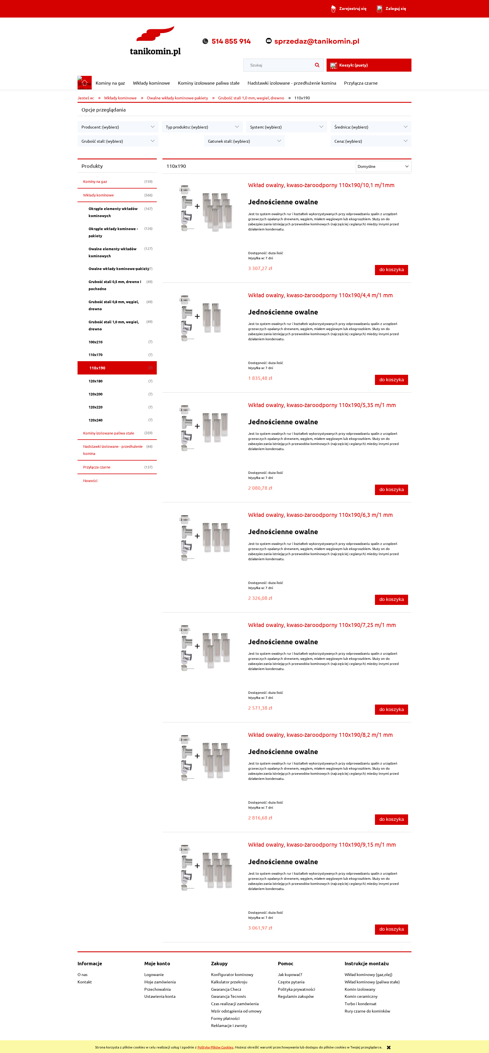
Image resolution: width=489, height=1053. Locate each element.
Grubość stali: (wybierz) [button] (102, 141)
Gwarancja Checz (226, 989)
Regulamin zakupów (296, 996)
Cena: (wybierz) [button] (348, 141)
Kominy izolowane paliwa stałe (108, 433)
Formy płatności (225, 1018)
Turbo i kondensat (361, 1003)
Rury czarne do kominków (367, 1010)
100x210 (95, 341)
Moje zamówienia (160, 981)
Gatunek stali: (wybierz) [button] (229, 141)
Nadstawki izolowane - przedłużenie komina (113, 450)
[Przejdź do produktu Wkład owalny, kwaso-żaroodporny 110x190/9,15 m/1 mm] (204, 866)
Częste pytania (291, 981)
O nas (82, 974)
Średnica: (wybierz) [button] (351, 126)
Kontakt (85, 981)
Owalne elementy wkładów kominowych (112, 252)
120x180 (95, 380)
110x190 (97, 367)
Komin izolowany (360, 989)
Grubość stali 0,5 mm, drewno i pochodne (115, 285)
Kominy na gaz (95, 181)
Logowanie (154, 974)
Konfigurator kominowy (232, 974)
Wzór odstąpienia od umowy (236, 1010)
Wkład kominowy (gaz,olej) (369, 974)
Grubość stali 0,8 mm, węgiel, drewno (114, 305)
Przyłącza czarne (96, 467)
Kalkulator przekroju (229, 981)
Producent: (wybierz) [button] (100, 126)
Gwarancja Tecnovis (228, 996)
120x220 (95, 406)
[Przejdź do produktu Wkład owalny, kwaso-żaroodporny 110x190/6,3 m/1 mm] (204, 537)
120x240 (95, 420)
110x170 (95, 354)
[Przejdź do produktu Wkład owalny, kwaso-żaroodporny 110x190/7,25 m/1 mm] (204, 647)
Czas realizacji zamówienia (235, 1003)
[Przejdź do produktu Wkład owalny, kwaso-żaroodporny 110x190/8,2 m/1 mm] (204, 757)
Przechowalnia (157, 989)
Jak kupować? (290, 974)
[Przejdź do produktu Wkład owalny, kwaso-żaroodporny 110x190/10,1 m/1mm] (204, 207)
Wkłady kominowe (98, 194)
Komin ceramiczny (361, 996)
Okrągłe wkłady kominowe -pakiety (113, 232)
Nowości (90, 480)
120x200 (95, 393)
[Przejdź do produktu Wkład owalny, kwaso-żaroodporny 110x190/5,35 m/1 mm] (204, 427)
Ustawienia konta (159, 996)
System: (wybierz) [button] (266, 126)
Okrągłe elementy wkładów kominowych (113, 212)
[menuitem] (110, 82)
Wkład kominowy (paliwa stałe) (372, 981)
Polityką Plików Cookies (215, 1047)
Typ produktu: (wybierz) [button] (187, 126)
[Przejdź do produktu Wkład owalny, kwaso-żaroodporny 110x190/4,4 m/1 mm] (204, 317)
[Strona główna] (244, 39)
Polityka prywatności (296, 989)
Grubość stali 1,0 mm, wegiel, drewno (114, 325)
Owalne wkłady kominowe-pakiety (119, 268)
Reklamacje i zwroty (229, 1025)
